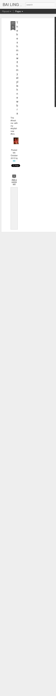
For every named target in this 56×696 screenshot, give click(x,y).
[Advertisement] (32, 64)
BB (14, 160)
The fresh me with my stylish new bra (17, 68)
